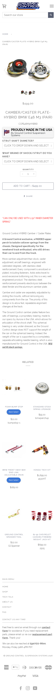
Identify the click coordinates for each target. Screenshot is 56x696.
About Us (7, 602)
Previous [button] (7, 70)
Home (5, 34)
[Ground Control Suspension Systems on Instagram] (28, 689)
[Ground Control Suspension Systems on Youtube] (35, 689)
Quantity (28, 169)
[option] (28, 70)
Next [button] (48, 70)
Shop (5, 592)
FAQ (4, 612)
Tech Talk (7, 597)
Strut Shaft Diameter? (18, 141)
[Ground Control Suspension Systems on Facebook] (21, 689)
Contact (7, 607)
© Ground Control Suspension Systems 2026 (28, 656)
